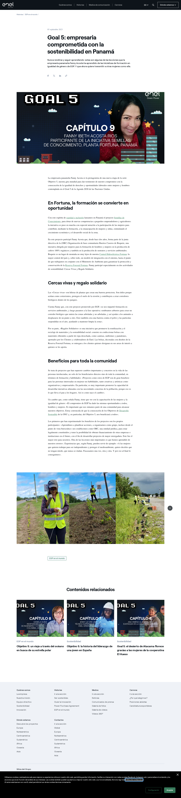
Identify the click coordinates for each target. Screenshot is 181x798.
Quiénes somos (65, 5)
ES (145, 5)
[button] (170, 508)
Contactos (58, 720)
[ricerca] (153, 5)
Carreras (118, 5)
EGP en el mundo (57, 558)
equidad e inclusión (75, 217)
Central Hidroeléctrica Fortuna (113, 254)
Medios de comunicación (99, 5)
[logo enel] (8, 5)
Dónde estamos (23, 720)
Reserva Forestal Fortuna (76, 265)
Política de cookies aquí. (134, 780)
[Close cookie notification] (177, 774)
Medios (95, 690)
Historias (80, 5)
